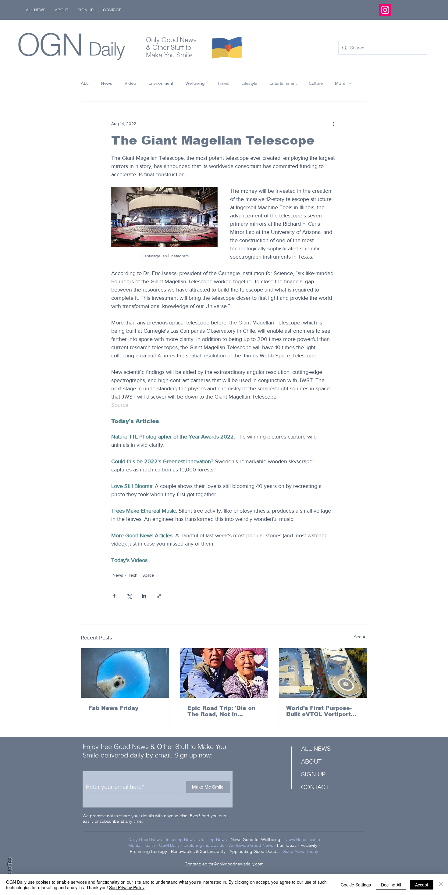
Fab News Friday (113, 708)
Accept (421, 885)
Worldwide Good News (251, 845)
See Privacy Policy (126, 887)
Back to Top (9, 870)
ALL (85, 83)
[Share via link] (159, 596)
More (340, 83)
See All (360, 636)
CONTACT (315, 787)
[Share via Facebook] (114, 596)
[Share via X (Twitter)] (129, 596)
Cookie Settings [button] (356, 885)
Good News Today (300, 851)
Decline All (391, 885)
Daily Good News (145, 839)
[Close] (440, 884)
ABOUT (311, 761)
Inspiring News (180, 839)
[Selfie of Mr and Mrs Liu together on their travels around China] (224, 673)
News (106, 83)
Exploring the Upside (204, 845)
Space (148, 575)
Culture (316, 83)
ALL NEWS (316, 748)
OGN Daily (169, 845)
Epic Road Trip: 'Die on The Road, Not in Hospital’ (221, 711)
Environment (160, 83)
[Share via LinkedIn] (144, 596)
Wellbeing (195, 83)
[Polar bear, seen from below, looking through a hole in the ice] (125, 673)
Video (130, 83)
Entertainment (283, 83)
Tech (132, 575)
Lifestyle (249, 83)
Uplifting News (213, 839)
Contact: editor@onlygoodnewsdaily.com (224, 864)
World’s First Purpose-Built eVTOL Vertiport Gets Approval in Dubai (320, 711)
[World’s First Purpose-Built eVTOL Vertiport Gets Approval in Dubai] (323, 673)
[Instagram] (385, 10)
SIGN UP (313, 774)
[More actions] (333, 123)
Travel (223, 83)
